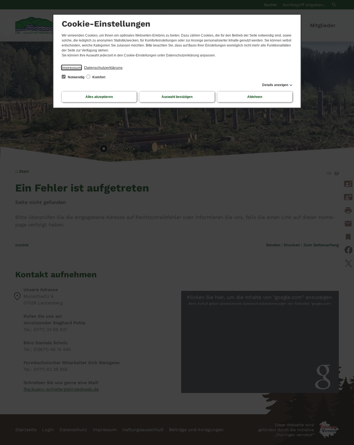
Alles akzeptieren (99, 97)
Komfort (98, 77)
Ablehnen (254, 97)
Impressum (71, 67)
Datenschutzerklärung (103, 67)
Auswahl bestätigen (177, 97)
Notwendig (76, 77)
